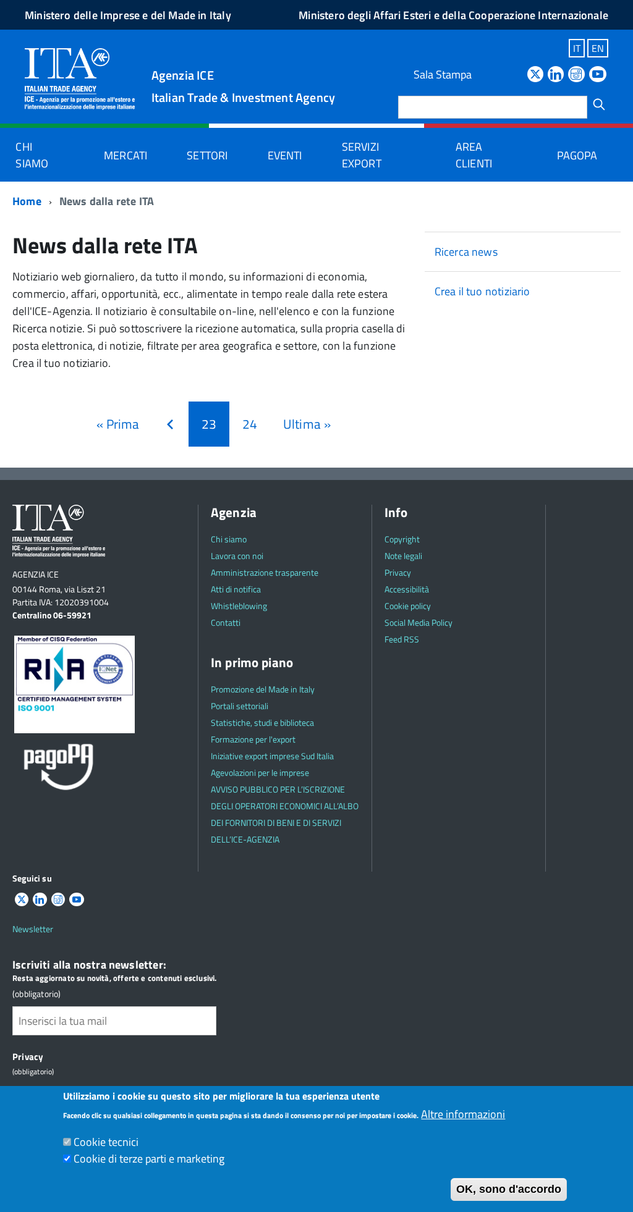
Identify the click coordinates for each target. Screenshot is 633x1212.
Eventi (285, 155)
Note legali (403, 555)
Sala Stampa (443, 74)
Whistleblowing (239, 605)
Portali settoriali (239, 705)
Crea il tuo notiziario (482, 291)
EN (598, 48)
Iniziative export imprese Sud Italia (272, 755)
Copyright (402, 538)
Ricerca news (466, 251)
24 (252, 424)
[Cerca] (599, 104)
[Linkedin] (556, 75)
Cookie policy (407, 605)
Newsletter (32, 928)
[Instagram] (576, 75)
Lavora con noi (237, 555)
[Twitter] (535, 75)
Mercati (125, 155)
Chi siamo (31, 155)
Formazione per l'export (253, 739)
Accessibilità (406, 589)
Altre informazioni (463, 1114)
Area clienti (474, 155)
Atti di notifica (236, 589)
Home (26, 201)
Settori (207, 155)
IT (576, 48)
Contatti (225, 622)
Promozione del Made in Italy (263, 689)
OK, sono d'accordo (508, 1189)
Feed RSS (401, 639)
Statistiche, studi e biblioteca (262, 722)
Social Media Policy (418, 622)
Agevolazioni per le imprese (260, 772)
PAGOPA (577, 155)
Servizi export (361, 155)
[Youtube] (597, 75)
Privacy (397, 572)
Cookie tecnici (106, 1142)
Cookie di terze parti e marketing (149, 1158)
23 (215, 429)
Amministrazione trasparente (264, 572)
